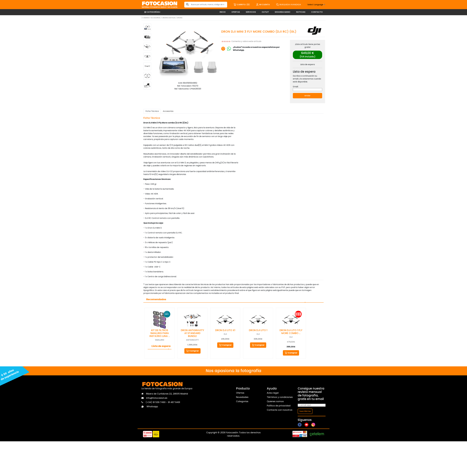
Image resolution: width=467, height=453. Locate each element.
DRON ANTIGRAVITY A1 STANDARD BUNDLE (192, 333)
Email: (295, 86)
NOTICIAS (300, 12)
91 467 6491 (174, 402)
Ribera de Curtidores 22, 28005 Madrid (167, 393)
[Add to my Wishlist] (223, 49)
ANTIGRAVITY (192, 340)
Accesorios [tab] (168, 111)
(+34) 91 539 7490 (156, 402)
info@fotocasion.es (156, 397)
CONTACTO (317, 12)
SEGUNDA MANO (282, 12)
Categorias (242, 401)
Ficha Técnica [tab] (152, 111)
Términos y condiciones (280, 397)
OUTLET (265, 12)
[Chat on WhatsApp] (229, 49)
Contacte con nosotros (279, 409)
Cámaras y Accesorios (151, 18)
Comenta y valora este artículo (246, 41)
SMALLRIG (159, 340)
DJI (225, 334)
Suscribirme (305, 411)
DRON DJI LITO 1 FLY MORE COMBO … (291, 332)
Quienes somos (275, 401)
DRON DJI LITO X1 (225, 330)
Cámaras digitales (168, 18)
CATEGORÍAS (153, 12)
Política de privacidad (278, 405)
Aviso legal (272, 392)
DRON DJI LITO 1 (258, 330)
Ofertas (240, 392)
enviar (307, 95)
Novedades (242, 397)
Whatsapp (152, 406)
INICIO (223, 12)
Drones (179, 18)
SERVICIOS (251, 12)
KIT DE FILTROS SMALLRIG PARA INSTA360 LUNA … (159, 333)
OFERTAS (235, 12)
